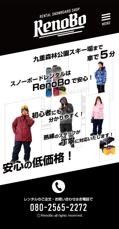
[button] (106, 20)
